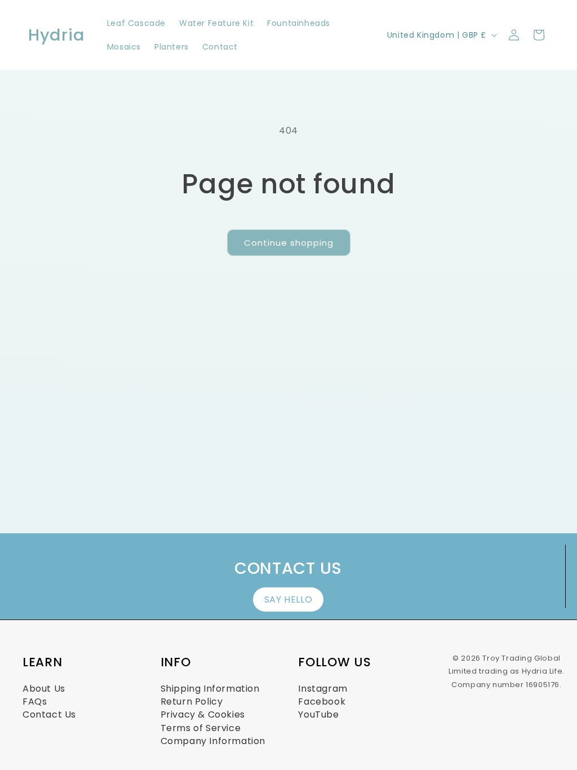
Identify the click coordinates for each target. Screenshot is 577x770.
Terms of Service (201, 728)
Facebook (321, 701)
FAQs (35, 701)
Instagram (322, 688)
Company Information (213, 740)
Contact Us (49, 714)
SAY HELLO (288, 599)
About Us (44, 688)
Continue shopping (289, 243)
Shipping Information (210, 688)
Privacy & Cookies (203, 714)
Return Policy (192, 701)
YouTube (318, 714)
